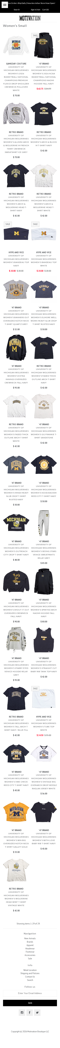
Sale (30, 958)
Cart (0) (45, 9)
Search (30, 980)
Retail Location (30, 970)
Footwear (30, 951)
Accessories (30, 955)
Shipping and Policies (30, 973)
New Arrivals (30, 938)
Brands (30, 941)
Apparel (30, 945)
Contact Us (30, 976)
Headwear (30, 948)
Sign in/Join (35, 9)
